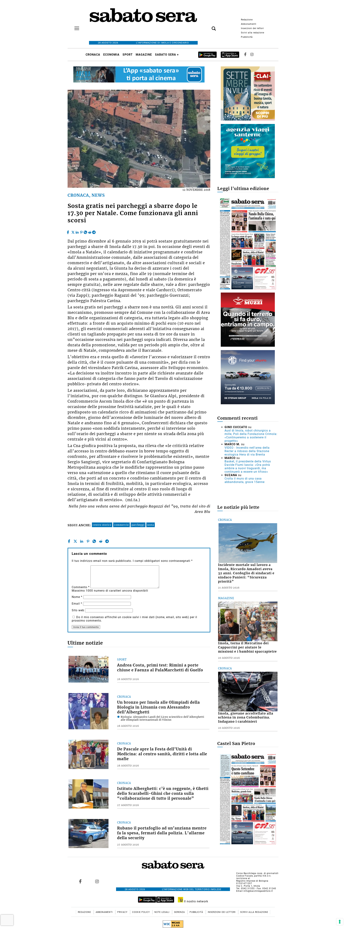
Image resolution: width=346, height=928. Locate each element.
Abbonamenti (248, 24)
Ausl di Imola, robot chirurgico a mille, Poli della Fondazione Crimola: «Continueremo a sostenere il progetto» (251, 436)
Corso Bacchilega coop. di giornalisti (257, 873)
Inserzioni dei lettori (252, 28)
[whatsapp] (85, 231)
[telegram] (94, 231)
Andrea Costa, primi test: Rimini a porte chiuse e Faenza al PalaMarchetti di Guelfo (160, 667)
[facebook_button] (245, 54)
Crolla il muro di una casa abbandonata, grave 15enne (245, 480)
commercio (121, 524)
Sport (128, 54)
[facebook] (68, 231)
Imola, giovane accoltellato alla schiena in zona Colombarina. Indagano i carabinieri (245, 717)
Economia (111, 54)
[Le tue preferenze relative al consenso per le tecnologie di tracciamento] (339, 921)
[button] (208, 26)
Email (77, 603)
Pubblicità (247, 37)
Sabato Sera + (167, 54)
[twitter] (73, 231)
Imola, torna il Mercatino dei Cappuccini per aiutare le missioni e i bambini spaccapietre (247, 647)
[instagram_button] (252, 54)
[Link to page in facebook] (80, 881)
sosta (150, 524)
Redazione (247, 19)
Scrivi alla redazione (252, 32)
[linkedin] (77, 231)
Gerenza (180, 912)
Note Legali (162, 912)
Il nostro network (195, 901)
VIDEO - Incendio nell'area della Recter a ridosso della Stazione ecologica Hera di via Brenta (247, 451)
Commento (81, 587)
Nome (77, 597)
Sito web (78, 610)
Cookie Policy (141, 912)
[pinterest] (81, 231)
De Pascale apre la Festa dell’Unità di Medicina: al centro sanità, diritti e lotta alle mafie (162, 754)
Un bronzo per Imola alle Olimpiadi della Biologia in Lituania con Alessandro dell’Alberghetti (158, 707)
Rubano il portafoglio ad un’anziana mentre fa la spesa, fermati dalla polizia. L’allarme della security (162, 833)
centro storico (102, 524)
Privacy (122, 912)
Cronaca (93, 54)
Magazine (144, 54)
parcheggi (138, 524)
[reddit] (90, 231)
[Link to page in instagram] (97, 881)
